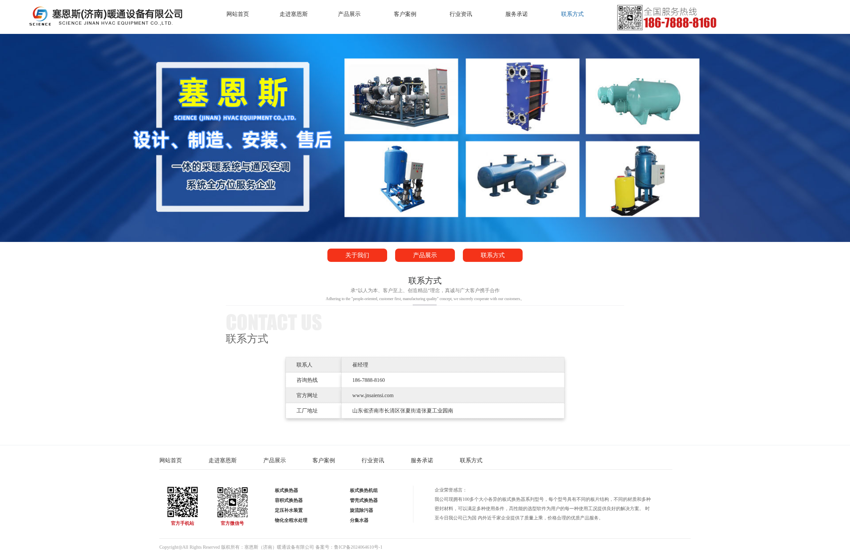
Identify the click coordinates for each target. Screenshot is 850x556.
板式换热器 (286, 490)
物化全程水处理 (291, 520)
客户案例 (405, 14)
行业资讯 (461, 14)
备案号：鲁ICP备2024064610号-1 (348, 547)
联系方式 (572, 14)
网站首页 (237, 14)
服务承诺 (516, 14)
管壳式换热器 (364, 500)
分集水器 (359, 520)
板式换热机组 (364, 490)
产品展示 (349, 14)
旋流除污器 (361, 510)
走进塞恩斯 (294, 14)
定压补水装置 (289, 510)
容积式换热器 (289, 500)
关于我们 (357, 255)
